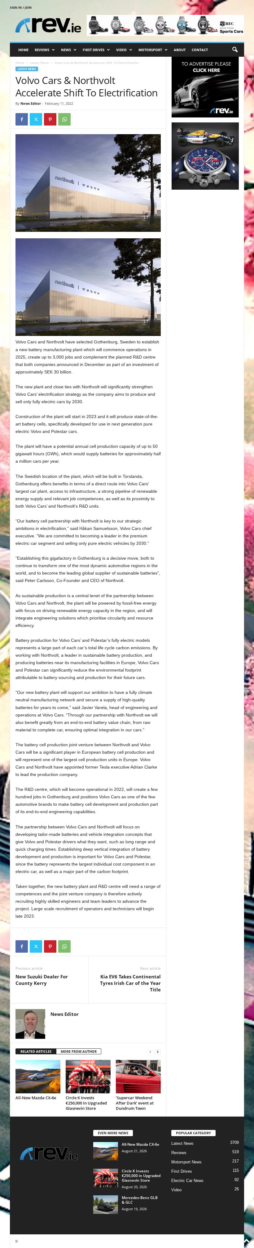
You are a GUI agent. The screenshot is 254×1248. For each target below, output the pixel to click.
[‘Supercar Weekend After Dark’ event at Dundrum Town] (138, 1076)
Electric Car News (187, 1180)
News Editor (30, 103)
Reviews (42, 49)
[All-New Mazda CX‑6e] (37, 1076)
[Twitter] (36, 119)
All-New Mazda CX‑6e (35, 1097)
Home (23, 49)
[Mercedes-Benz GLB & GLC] (105, 1204)
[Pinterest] (50, 119)
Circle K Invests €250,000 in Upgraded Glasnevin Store (86, 1103)
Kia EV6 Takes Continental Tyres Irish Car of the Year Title (130, 983)
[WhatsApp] (64, 119)
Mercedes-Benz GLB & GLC (140, 1200)
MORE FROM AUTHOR (79, 1051)
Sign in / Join (21, 7)
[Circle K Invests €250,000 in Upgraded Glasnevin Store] (88, 1076)
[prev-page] (150, 1051)
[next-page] (158, 1051)
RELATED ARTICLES (35, 1051)
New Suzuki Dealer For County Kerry (41, 979)
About (180, 49)
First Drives (93, 49)
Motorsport (150, 49)
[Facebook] (21, 119)
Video (121, 49)
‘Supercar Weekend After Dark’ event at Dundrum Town (135, 1103)
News (66, 49)
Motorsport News (186, 1162)
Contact (200, 49)
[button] (235, 50)
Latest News (39, 62)
